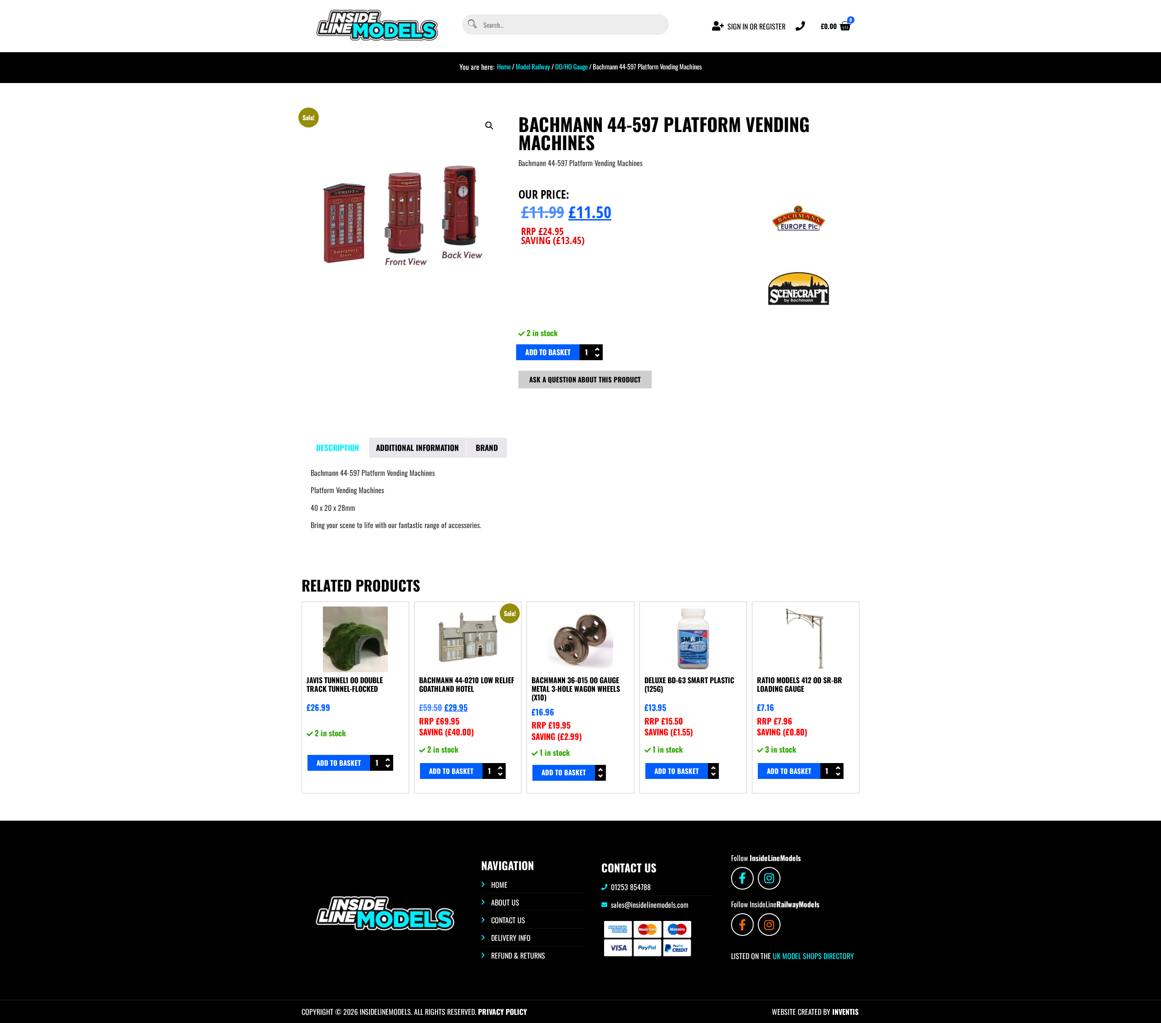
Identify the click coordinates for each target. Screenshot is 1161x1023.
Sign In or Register (756, 26)
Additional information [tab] (417, 447)
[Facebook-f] (742, 878)
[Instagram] (769, 878)
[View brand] (799, 249)
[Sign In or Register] (718, 26)
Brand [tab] (487, 447)
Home (504, 66)
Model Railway (533, 66)
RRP (542, 231)
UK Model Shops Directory (812, 955)
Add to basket (548, 352)
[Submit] (471, 25)
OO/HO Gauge (571, 66)
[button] (489, 125)
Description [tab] (337, 447)
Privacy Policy (502, 1011)
